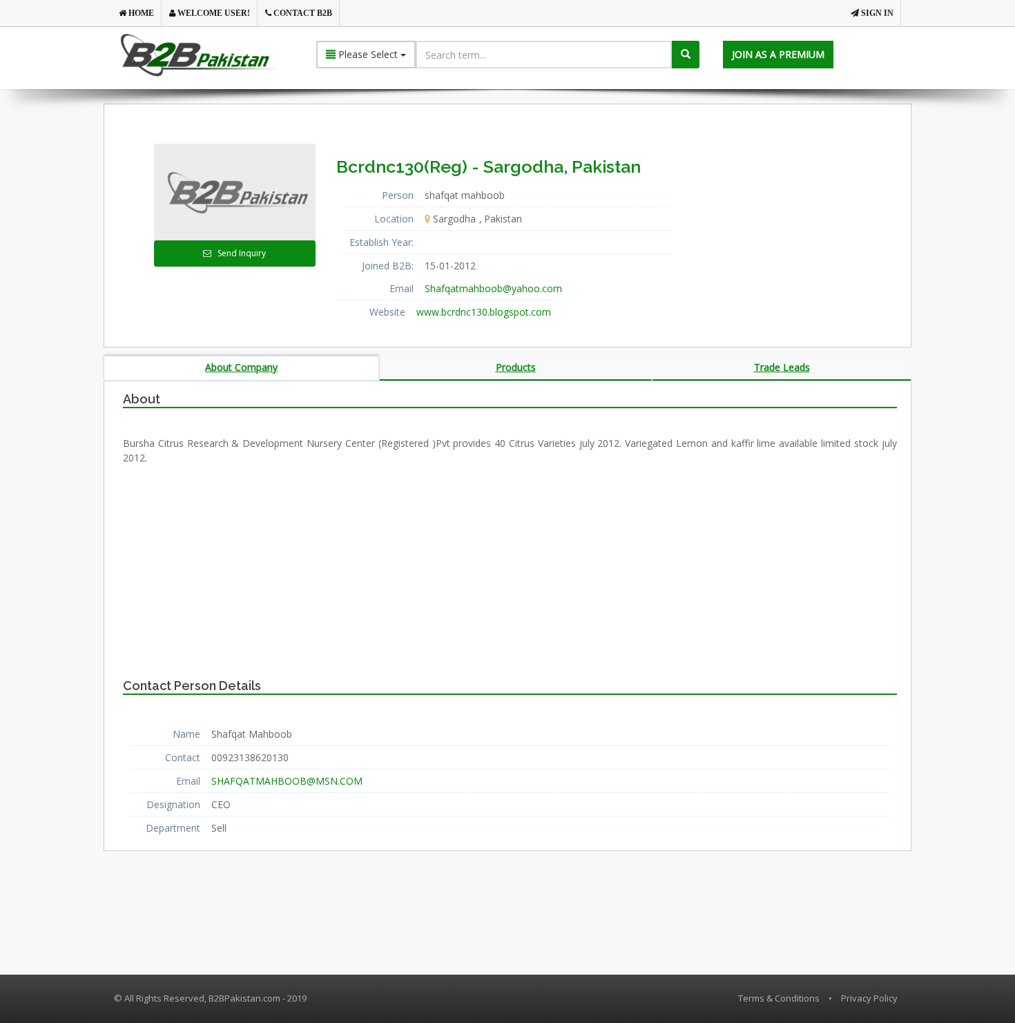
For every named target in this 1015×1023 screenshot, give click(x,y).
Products (516, 367)
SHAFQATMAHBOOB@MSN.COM (286, 780)
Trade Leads (782, 367)
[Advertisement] (803, 230)
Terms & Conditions (779, 998)
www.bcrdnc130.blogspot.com (483, 311)
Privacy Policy (869, 998)
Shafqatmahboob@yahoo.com (493, 288)
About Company (241, 367)
